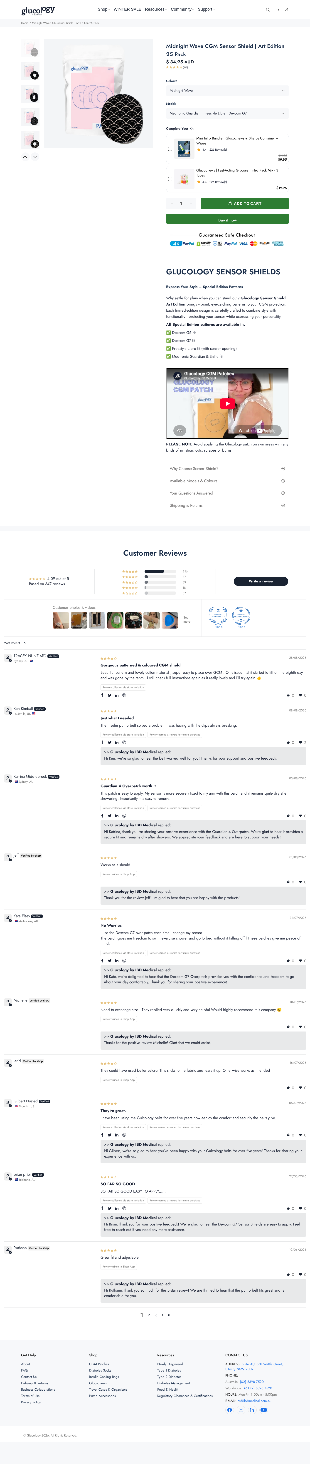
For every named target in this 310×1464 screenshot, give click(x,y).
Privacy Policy (31, 1402)
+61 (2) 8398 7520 (258, 1388)
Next (35, 156)
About (25, 1364)
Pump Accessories (102, 1395)
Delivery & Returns (34, 1383)
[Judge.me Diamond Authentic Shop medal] (218, 616)
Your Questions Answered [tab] (191, 493)
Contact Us (29, 1376)
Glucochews (98, 1383)
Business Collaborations (38, 1389)
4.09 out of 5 (58, 578)
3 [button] (156, 1315)
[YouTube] (263, 1410)
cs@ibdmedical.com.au (254, 1400)
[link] (184, 149)
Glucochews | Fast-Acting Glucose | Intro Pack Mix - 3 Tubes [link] (237, 173)
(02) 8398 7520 (252, 1381)
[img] (109, 658)
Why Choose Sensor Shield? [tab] (194, 469)
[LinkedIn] (252, 1410)
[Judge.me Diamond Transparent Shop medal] (241, 616)
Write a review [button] (261, 581)
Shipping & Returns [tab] (186, 505)
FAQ (24, 1370)
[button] (174, 67)
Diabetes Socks (100, 1370)
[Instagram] (241, 1410)
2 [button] (149, 1315)
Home (24, 23)
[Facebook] (229, 1410)
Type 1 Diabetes (169, 1370)
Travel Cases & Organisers (108, 1389)
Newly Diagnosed (170, 1364)
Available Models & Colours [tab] (193, 481)
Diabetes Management (173, 1383)
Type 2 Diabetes (169, 1376)
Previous (25, 156)
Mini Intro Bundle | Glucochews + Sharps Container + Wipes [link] (237, 141)
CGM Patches (99, 1364)
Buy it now (227, 220)
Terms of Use (30, 1395)
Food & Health (168, 1389)
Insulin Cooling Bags (104, 1376)
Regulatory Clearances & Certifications (185, 1395)
